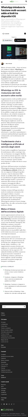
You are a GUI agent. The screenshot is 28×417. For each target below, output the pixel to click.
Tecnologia (3, 397)
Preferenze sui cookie (6, 336)
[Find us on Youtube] (6, 404)
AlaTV (2, 386)
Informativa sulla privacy (6, 332)
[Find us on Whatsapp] (1, 404)
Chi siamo (3, 322)
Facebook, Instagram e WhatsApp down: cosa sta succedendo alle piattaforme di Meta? (14, 279)
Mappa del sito (4, 339)
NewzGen (3, 384)
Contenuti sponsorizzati (6, 372)
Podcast (3, 368)
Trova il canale (4, 364)
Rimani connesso (5, 360)
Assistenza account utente (7, 356)
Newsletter (3, 362)
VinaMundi (3, 392)
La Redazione (4, 324)
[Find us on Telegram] (4, 404)
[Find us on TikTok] (11, 404)
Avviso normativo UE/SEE (7, 330)
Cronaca (3, 315)
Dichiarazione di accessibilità (8, 337)
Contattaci (3, 354)
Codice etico (4, 326)
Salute (2, 375)
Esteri (2, 345)
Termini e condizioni (6, 328)
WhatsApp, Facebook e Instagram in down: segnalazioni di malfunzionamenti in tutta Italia (15, 286)
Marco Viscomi (9, 63)
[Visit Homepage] (14, 2)
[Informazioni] (25, 33)
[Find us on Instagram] (9, 404)
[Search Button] (24, 306)
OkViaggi (3, 390)
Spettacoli (3, 377)
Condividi (6, 33)
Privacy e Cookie (5, 334)
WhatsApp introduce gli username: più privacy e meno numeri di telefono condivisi (15, 272)
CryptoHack (4, 394)
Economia (3, 347)
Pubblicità (3, 358)
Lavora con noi (4, 341)
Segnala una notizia (5, 370)
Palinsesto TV (4, 366)
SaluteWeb (3, 388)
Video (2, 399)
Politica (2, 313)
